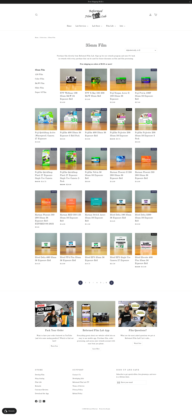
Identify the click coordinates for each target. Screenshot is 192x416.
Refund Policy (77, 393)
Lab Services (81, 26)
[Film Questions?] (137, 314)
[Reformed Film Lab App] (96, 314)
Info (122, 26)
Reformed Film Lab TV (80, 382)
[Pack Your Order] (54, 314)
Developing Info (78, 378)
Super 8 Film (40, 92)
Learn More (96, 349)
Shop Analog (39, 378)
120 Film (39, 75)
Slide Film (39, 88)
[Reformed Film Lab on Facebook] (36, 401)
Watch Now (54, 346)
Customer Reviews (41, 390)
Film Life (110, 26)
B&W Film (39, 83)
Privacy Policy (77, 390)
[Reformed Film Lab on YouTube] (44, 401)
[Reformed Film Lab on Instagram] (40, 401)
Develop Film (39, 375)
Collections (43, 37)
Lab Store (96, 26)
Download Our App (42, 393)
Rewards (38, 386)
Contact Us (76, 375)
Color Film (39, 79)
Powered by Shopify (104, 409)
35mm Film (40, 70)
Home (69, 26)
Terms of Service (78, 386)
